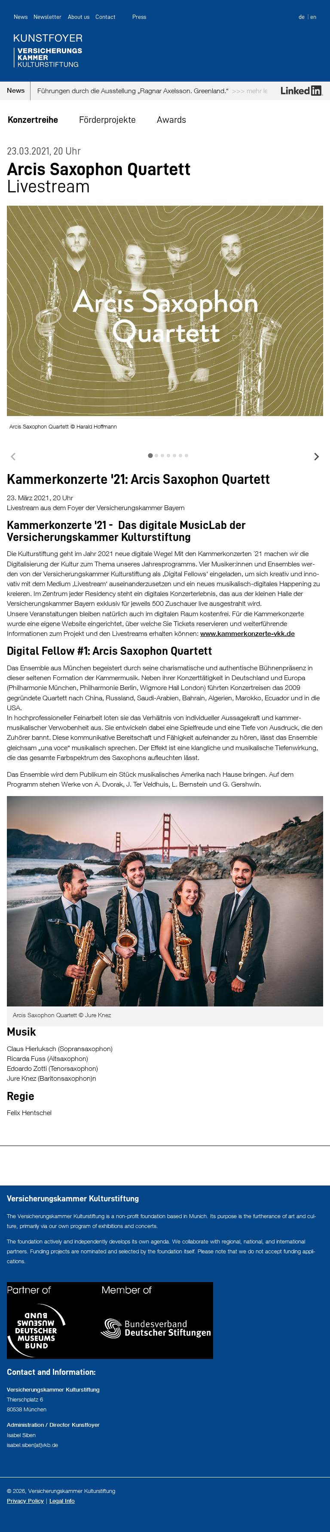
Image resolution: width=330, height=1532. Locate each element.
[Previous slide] (14, 457)
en (313, 17)
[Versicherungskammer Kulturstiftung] (165, 51)
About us (78, 17)
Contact (105, 17)
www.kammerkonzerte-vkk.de (247, 633)
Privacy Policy (25, 1501)
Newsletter (47, 17)
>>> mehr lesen (218, 90)
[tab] (150, 455)
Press (139, 17)
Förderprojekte (107, 120)
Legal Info (62, 1501)
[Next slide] (316, 457)
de (302, 17)
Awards (171, 120)
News (21, 17)
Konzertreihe (33, 120)
